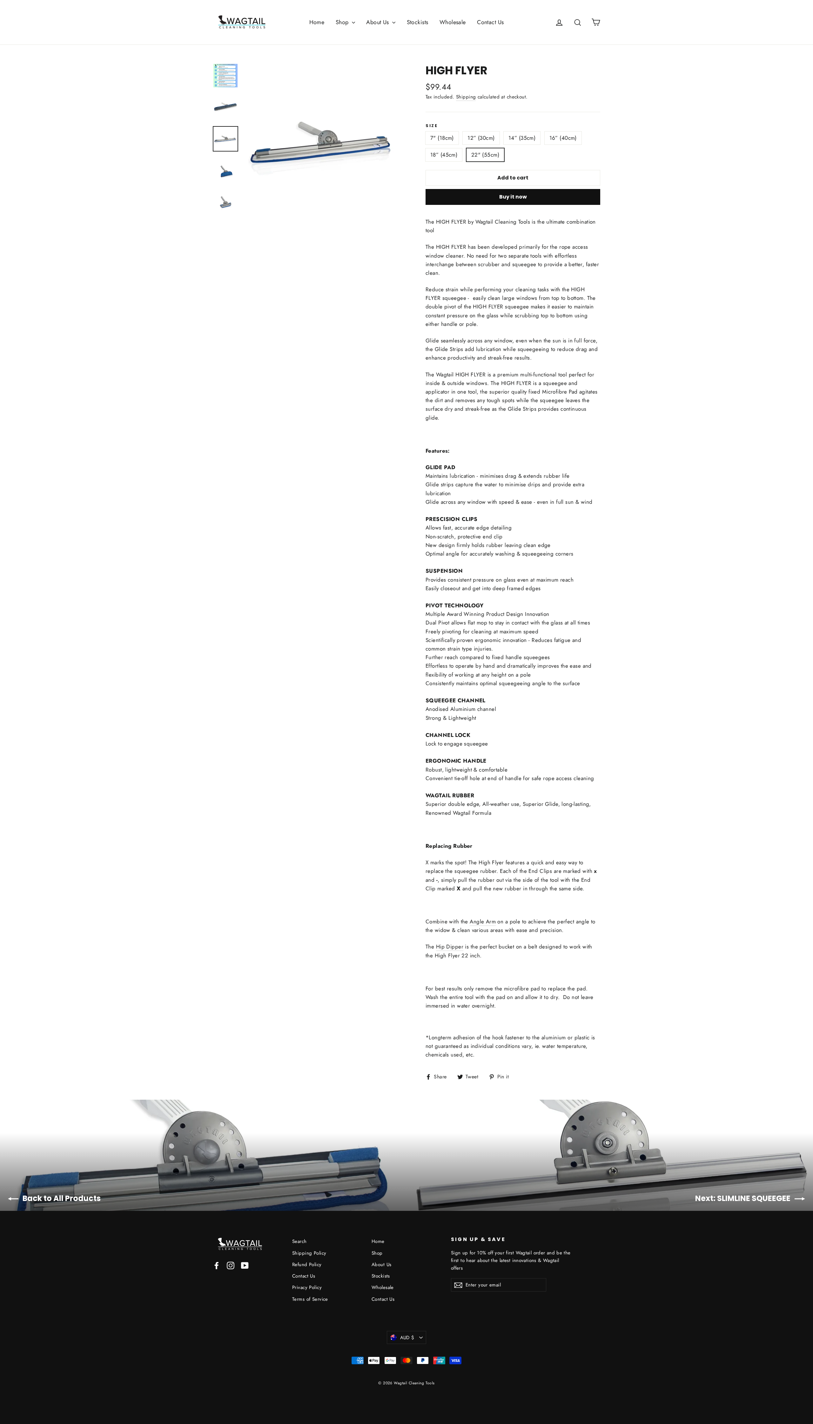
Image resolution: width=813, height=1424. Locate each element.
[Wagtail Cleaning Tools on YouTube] (245, 1265)
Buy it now (513, 196)
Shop (343, 22)
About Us (378, 22)
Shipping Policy (309, 1253)
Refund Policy (307, 1264)
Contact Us (490, 22)
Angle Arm (483, 921)
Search (299, 1241)
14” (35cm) (521, 138)
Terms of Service (310, 1299)
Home (317, 22)
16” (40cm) (563, 138)
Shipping (466, 96)
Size (432, 125)
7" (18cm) (442, 138)
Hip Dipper (449, 946)
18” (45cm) (443, 155)
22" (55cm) (485, 155)
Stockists (417, 22)
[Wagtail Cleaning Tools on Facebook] (216, 1265)
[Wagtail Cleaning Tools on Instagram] (230, 1265)
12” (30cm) (480, 138)
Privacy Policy (307, 1287)
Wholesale (453, 22)
